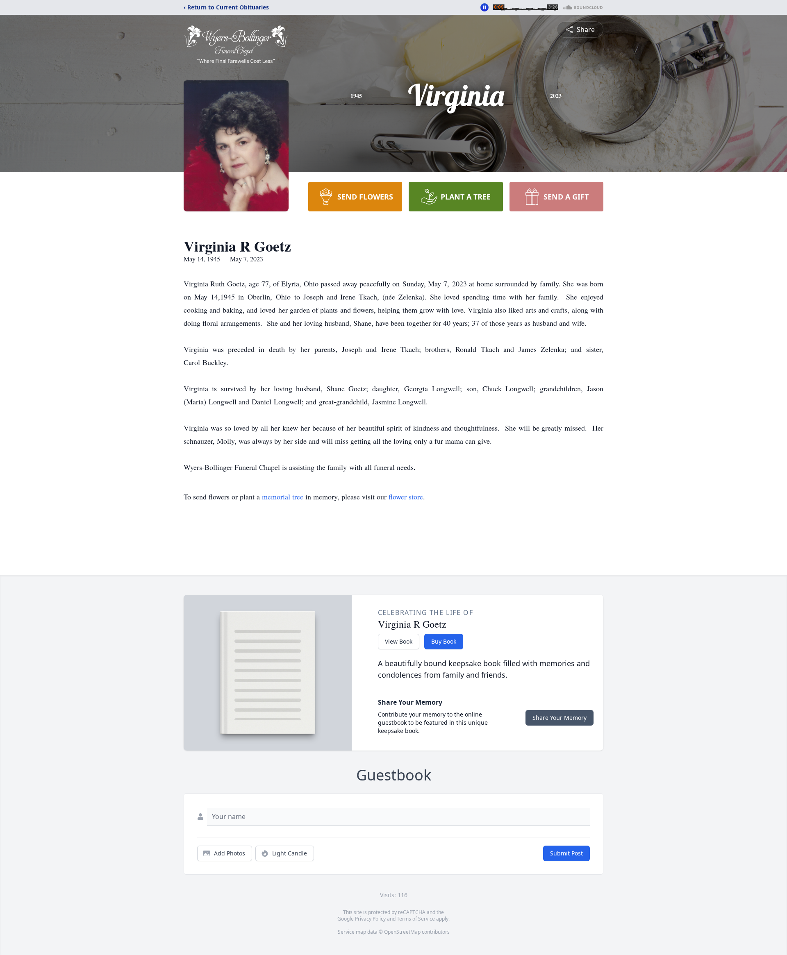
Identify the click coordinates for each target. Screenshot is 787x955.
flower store (406, 496)
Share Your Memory (559, 717)
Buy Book (443, 641)
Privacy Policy (370, 918)
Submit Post (566, 853)
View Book (398, 641)
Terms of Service (416, 918)
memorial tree (282, 496)
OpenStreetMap (402, 931)
